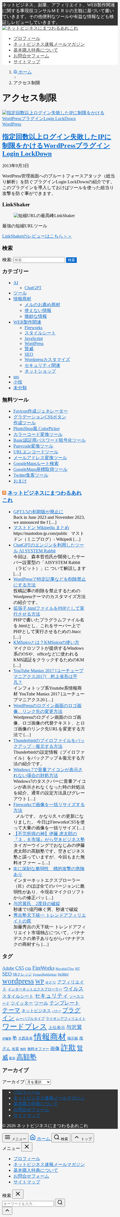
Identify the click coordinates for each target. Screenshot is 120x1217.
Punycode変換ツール (33, 446)
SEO (29, 354)
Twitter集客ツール (30, 475)
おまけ (20, 481)
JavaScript (34, 338)
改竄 (15, 1049)
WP (39, 981)
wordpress (18, 981)
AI (15, 282)
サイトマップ (26, 1115)
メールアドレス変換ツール (40, 457)
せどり (50, 982)
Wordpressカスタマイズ (47, 359)
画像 (55, 1048)
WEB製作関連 (27, 322)
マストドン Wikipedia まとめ (41, 527)
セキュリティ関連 (42, 365)
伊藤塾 (6, 1038)
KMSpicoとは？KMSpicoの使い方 (46, 642)
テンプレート (64, 1003)
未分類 (20, 387)
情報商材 (22, 298)
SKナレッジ (22, 974)
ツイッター (22, 1003)
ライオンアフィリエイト (66, 1019)
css (28, 968)
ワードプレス (24, 1027)
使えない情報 (38, 310)
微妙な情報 (36, 316)
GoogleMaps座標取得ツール (40, 469)
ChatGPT (33, 287)
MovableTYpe (65, 968)
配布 (12, 1058)
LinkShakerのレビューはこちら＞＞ (37, 236)
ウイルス (73, 989)
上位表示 (56, 1027)
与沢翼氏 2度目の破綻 (36, 903)
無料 (23, 1049)
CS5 (19, 968)
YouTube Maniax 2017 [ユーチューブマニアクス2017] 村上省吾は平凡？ (48, 676)
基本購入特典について (35, 1103)
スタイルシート (40, 333)
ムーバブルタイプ (30, 1019)
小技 (17, 382)
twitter (63, 974)
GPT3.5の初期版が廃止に (38, 511)
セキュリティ (51, 996)
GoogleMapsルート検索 (36, 463)
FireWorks (43, 968)
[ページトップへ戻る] (7, 1211)
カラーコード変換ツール (38, 434)
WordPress (11, 124)
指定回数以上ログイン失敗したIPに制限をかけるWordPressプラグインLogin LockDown (56, 145)
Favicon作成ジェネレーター (40, 411)
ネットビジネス (36, 1010)
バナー (56, 1011)
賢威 (29, 348)
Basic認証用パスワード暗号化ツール (49, 440)
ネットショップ (40, 371)
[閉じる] (26, 1147)
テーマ (11, 1010)
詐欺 (68, 1047)
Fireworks (33, 327)
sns (16, 376)
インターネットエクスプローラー (35, 989)
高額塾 (26, 1057)
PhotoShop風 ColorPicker (36, 428)
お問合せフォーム (31, 1109)
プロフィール (26, 1092)
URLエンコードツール (35, 451)
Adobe (8, 968)
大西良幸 (25, 1038)
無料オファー (38, 1049)
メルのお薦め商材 (42, 304)
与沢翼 (74, 1027)
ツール (20, 293)
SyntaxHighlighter (45, 974)
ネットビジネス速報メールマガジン (49, 1098)
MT (77, 968)
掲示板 (72, 1038)
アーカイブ (13, 1081)
